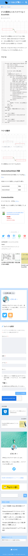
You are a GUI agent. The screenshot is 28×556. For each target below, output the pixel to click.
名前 (4, 356)
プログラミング (6, 249)
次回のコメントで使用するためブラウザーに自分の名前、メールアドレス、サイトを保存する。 (15, 377)
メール (4, 362)
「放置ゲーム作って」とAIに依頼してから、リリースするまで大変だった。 (13, 518)
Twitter (4, 318)
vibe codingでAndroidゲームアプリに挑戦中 (13, 529)
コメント (5, 336)
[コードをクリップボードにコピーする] (26, 61)
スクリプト (15, 246)
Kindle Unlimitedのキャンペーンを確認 (12, 477)
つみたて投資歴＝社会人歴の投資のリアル (13, 507)
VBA (9, 246)
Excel (10, 242)
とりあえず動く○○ (16, 2)
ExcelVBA (15, 242)
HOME (15, 550)
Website (10, 318)
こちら (17, 201)
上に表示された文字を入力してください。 (14, 386)
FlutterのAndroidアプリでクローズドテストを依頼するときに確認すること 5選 (13, 512)
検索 (25, 495)
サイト (4, 369)
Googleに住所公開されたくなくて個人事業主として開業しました (13, 523)
